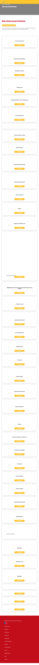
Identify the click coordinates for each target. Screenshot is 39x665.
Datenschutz (7, 632)
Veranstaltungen (7, 647)
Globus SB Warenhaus (19, 182)
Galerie (6, 650)
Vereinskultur (7, 638)
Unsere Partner (7, 626)
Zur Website (19, 45)
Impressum (6, 629)
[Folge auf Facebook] (4, 623)
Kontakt (6, 659)
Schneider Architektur (11, 275)
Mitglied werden (7, 653)
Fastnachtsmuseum (8, 641)
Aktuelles (6, 644)
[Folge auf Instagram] (6, 623)
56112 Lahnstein (19, 441)
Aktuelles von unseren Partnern (9, 25)
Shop (5, 656)
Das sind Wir (7, 635)
